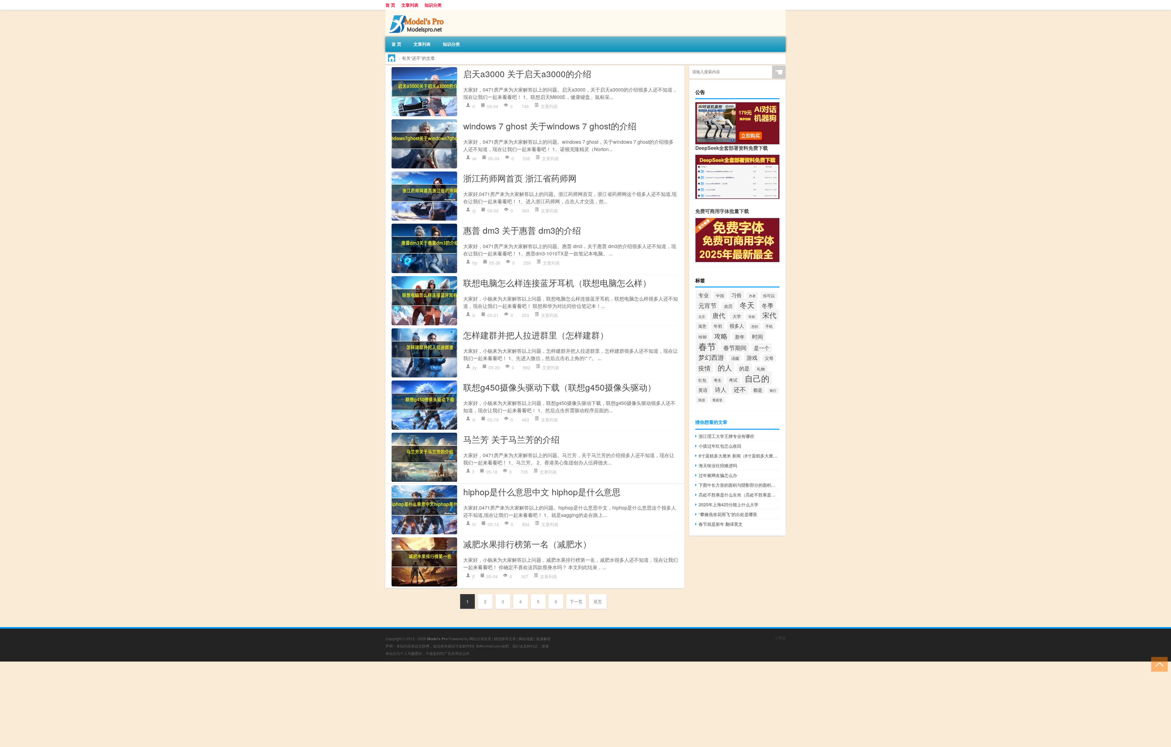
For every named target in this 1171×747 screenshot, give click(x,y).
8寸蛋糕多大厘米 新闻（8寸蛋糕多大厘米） (739, 456)
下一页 (576, 601)
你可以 (769, 295)
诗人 (720, 389)
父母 (769, 358)
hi (474, 524)
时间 (757, 336)
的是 (744, 368)
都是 (757, 390)
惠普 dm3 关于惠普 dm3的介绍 (522, 230)
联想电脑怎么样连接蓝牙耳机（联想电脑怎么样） (557, 282)
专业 (703, 295)
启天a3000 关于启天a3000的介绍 (527, 73)
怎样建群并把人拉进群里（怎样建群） (535, 335)
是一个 (761, 348)
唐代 (718, 315)
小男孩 (780, 637)
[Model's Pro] (417, 12)
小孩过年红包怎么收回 (720, 446)
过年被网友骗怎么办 (718, 475)
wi (474, 158)
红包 (702, 380)
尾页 (597, 601)
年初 (718, 326)
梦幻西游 (711, 357)
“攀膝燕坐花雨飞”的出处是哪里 (728, 514)
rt (473, 106)
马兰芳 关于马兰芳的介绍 (511, 439)
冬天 (747, 304)
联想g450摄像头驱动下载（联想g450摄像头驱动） (559, 387)
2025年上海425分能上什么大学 (728, 504)
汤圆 (735, 358)
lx (473, 315)
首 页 (390, 5)
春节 (707, 346)
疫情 (704, 367)
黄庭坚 (717, 400)
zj (473, 211)
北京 (701, 316)
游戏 (752, 357)
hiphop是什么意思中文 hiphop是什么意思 (542, 491)
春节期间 (735, 347)
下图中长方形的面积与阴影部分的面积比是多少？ (739, 485)
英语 (702, 390)
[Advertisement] (183, 704)
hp (474, 263)
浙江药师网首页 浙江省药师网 (520, 178)
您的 (754, 326)
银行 (773, 390)
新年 (740, 336)
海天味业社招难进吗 (718, 465)
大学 (736, 316)
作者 (752, 295)
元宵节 (707, 305)
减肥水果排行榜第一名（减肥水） (527, 544)
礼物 (761, 369)
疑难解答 (543, 638)
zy (474, 367)
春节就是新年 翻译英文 (721, 524)
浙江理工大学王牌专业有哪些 (726, 436)
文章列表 (409, 5)
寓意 (702, 326)
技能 (702, 337)
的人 (725, 367)
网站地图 (526, 638)
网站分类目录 (480, 638)
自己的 (757, 378)
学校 (751, 316)
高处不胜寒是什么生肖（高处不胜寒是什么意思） (739, 495)
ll (473, 472)
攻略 (721, 336)
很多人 (736, 325)
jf (473, 576)
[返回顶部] (1158, 664)
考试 (733, 380)
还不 (740, 389)
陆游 (701, 399)
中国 (720, 295)
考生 (718, 380)
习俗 (736, 295)
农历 (728, 306)
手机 (769, 326)
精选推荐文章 (505, 638)
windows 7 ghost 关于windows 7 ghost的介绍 (549, 126)
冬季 (767, 305)
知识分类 (433, 5)
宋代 (769, 315)
